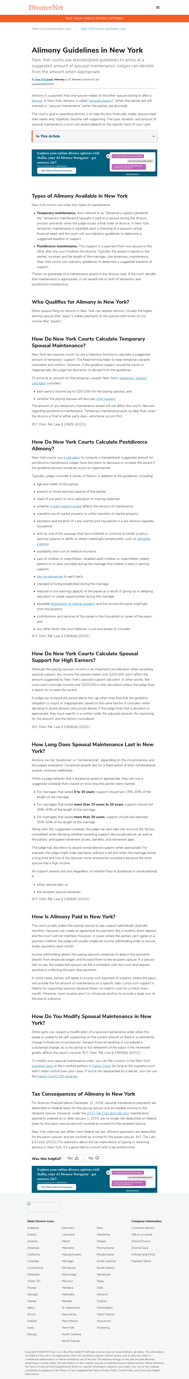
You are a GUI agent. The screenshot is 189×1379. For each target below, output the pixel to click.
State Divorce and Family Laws (52, 29)
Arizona (32, 1241)
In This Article (48, 136)
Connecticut (35, 1268)
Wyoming (103, 1327)
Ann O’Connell (44, 79)
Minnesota (68, 1268)
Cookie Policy (125, 1370)
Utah (100, 1288)
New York (68, 1327)
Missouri (67, 1281)
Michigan (68, 1261)
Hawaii (31, 1301)
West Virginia (105, 1314)
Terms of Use (67, 1370)
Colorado (33, 1261)
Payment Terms (141, 1261)
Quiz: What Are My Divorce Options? (94, 18)
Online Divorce (141, 1241)
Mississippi (69, 1274)
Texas (100, 1281)
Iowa (30, 1327)
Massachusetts (71, 1254)
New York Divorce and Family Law (103, 29)
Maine (66, 1241)
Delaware (33, 1274)
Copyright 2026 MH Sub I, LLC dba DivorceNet (54, 1352)
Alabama (33, 1228)
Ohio (100, 1228)
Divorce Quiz (139, 1248)
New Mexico (70, 1321)
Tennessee (103, 1274)
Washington (105, 1308)
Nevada (67, 1301)
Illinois (31, 1314)
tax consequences (50, 576)
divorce (37, 100)
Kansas (32, 1334)
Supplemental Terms (88, 1370)
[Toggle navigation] (158, 7)
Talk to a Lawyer (141, 1234)
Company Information (146, 1221)
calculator (73, 457)
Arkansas (33, 1248)
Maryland (68, 1248)
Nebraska (68, 1294)
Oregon (101, 1241)
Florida (31, 1288)
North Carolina (71, 1334)
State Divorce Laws (40, 1221)
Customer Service (142, 1228)
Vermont (102, 1294)
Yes (70, 1158)
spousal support (101, 100)
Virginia (102, 1301)
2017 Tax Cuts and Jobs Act (108, 1113)
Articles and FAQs (143, 1254)
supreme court (42, 1066)
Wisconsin (104, 1321)
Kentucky (68, 1228)
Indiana (32, 1321)
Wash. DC (34, 1281)
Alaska (31, 1234)
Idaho (31, 1308)
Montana (67, 1288)
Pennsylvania (105, 1248)
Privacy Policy (109, 1370)
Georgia (32, 1294)
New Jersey (69, 1314)
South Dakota (105, 1268)
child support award (67, 506)
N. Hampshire (71, 1308)
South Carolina (106, 1261)
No (91, 1158)
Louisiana (68, 1234)
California (33, 1254)
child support (105, 399)
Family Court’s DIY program (57, 1076)
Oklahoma (103, 1234)
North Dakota (71, 1341)
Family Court (101, 1066)
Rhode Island (105, 1254)
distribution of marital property (73, 604)
